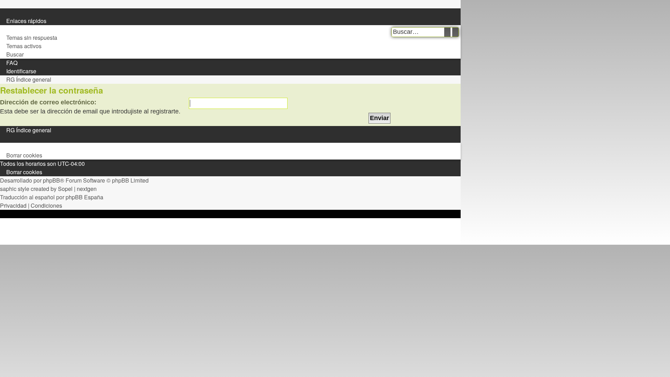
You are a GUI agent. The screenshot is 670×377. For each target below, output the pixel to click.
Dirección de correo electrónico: (48, 102)
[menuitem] (3, 29)
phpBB (51, 180)
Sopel (65, 189)
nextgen (87, 189)
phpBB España (84, 197)
